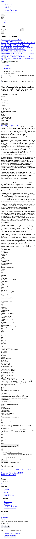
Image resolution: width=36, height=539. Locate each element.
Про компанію (8, 4)
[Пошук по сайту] (2, 15)
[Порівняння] (5, 16)
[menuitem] (19, 20)
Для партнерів (8, 9)
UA (5, 20)
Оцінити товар (5, 451)
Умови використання (10, 535)
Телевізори (7, 492)
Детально (3, 483)
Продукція (8, 5)
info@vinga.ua (5, 517)
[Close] (2, 32)
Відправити (4, 461)
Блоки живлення (9, 495)
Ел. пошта (3, 454)
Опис (2, 125)
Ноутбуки (7, 489)
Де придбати (4, 123)
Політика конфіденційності (12, 533)
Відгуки (16, 125)
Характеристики (9, 125)
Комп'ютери (7, 491)
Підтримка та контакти (10, 10)
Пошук (3, 29)
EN (5, 22)
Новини (6, 7)
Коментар (3, 459)
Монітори (7, 494)
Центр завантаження (10, 12)
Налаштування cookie (10, 536)
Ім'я (2, 452)
